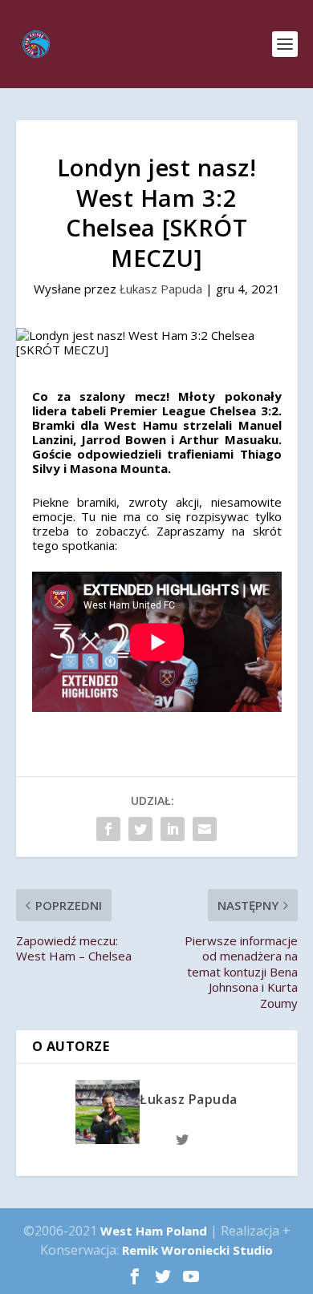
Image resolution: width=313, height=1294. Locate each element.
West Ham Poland (153, 1231)
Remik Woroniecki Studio (197, 1250)
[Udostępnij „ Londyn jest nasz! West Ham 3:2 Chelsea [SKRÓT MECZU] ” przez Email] (205, 829)
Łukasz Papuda (161, 289)
